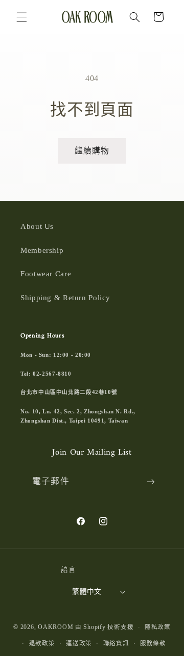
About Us (37, 226)
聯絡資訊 (116, 643)
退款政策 (42, 643)
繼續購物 (92, 150)
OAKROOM (55, 627)
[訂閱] (150, 481)
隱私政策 (158, 627)
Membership (41, 250)
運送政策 (79, 643)
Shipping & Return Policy (65, 298)
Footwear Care (45, 274)
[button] (21, 17)
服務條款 (153, 643)
